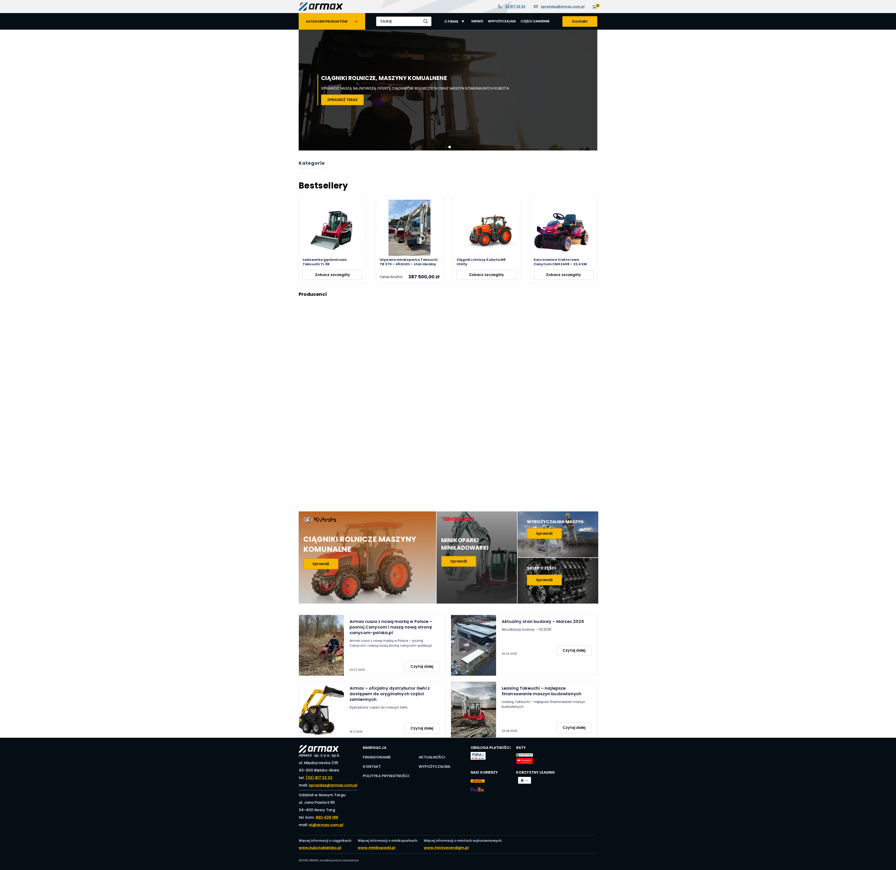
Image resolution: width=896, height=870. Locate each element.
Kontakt (580, 21)
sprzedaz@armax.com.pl (562, 6)
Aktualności (432, 757)
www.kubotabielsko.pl (320, 847)
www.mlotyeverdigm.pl (446, 847)
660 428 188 (327, 817)
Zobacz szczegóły (332, 274)
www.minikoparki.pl (376, 847)
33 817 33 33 (515, 6)
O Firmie (451, 21)
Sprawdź (320, 563)
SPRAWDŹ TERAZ (518, 99)
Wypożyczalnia (502, 21)
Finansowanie (377, 757)
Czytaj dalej (421, 666)
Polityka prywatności (386, 776)
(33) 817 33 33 (318, 777)
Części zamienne (535, 21)
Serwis (477, 21)
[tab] (446, 147)
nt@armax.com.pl (326, 825)
